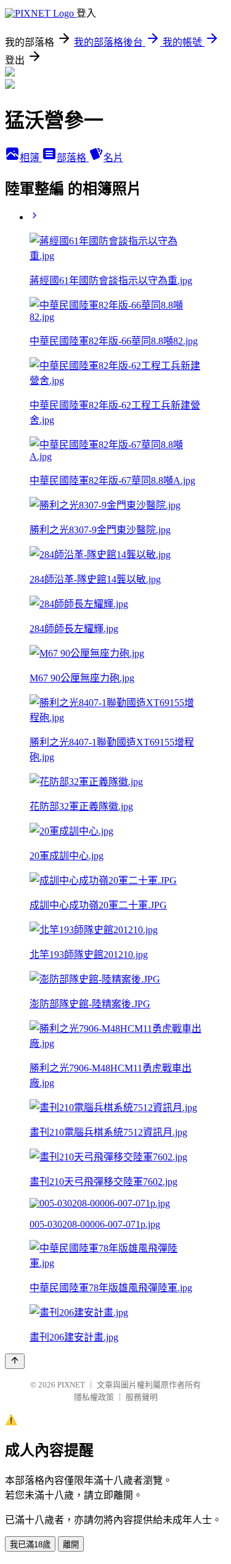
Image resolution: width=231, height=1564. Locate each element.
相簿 (31, 157)
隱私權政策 (94, 1397)
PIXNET (71, 1384)
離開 (71, 1544)
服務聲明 (142, 1397)
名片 (113, 157)
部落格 (73, 157)
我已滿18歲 (30, 1544)
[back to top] (15, 1361)
